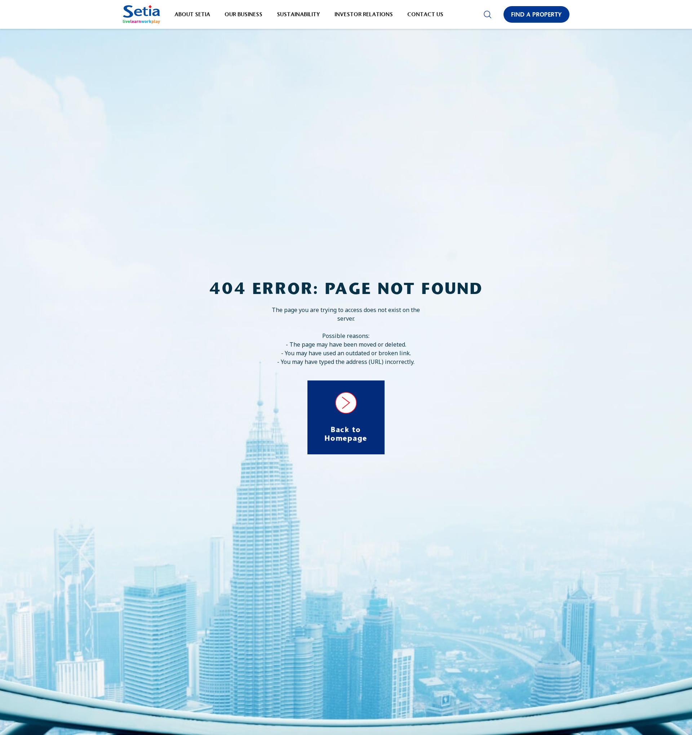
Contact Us (425, 14)
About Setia (192, 14)
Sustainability (298, 14)
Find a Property (536, 14)
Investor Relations (363, 14)
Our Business (243, 14)
